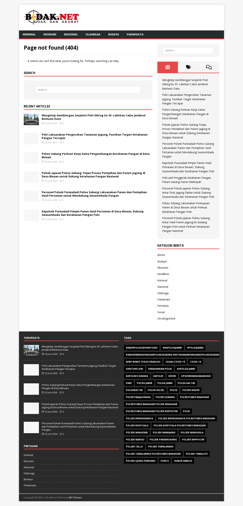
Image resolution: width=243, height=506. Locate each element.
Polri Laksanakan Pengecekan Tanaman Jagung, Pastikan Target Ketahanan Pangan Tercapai (95, 136)
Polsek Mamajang (164, 432)
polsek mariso (135, 439)
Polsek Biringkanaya (139, 418)
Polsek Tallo (134, 446)
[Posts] (167, 67)
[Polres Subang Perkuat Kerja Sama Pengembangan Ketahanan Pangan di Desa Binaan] (31, 161)
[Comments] (209, 67)
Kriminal (29, 34)
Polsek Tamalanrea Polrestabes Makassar (153, 453)
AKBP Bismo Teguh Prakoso (143, 361)
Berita (161, 255)
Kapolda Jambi (186, 368)
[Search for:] (88, 90)
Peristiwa (163, 305)
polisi (173, 390)
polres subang (165, 397)
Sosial (161, 312)
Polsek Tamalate (197, 453)
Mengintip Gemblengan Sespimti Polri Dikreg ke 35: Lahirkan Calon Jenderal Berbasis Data (93, 117)
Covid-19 (195, 361)
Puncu (165, 460)
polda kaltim (186, 383)
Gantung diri (134, 368)
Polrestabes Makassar (194, 397)
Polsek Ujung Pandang (140, 460)
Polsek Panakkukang (163, 439)
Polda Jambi (165, 383)
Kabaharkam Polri (160, 368)
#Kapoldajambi (172, 347)
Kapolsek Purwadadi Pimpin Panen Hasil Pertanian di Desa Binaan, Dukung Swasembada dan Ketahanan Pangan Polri (93, 213)
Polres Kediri (191, 390)
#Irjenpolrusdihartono (142, 347)
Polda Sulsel (156, 390)
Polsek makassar (137, 432)
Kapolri (158, 376)
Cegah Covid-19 (175, 361)
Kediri (172, 376)
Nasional (71, 34)
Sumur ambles (183, 460)
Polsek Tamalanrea (160, 446)
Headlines (163, 274)
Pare (129, 383)
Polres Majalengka (138, 397)
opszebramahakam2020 (196, 376)
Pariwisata (135, 34)
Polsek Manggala (192, 432)
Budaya (113, 34)
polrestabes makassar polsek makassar (151, 404)
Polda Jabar (144, 383)
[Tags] (188, 67)
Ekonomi (49, 34)
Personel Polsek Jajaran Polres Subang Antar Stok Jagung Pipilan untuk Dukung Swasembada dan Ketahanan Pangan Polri (188, 193)
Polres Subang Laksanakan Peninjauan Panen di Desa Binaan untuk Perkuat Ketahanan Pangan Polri (186, 207)
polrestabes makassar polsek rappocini (152, 411)
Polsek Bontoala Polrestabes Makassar (180, 425)
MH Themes (75, 497)
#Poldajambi (195, 347)
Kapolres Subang (137, 376)
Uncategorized (166, 318)
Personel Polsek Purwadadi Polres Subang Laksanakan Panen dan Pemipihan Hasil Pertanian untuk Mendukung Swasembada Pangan (94, 193)
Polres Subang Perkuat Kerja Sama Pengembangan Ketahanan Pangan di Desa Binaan (96, 155)
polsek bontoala (137, 425)
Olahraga (93, 34)
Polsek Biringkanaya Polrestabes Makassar (186, 418)
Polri (186, 411)
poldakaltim (134, 390)
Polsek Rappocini (193, 439)
